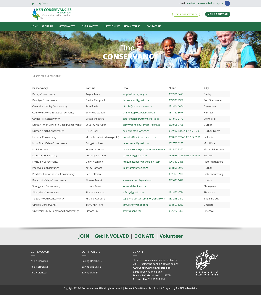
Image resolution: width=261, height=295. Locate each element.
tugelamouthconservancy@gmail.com (144, 198)
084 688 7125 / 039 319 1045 (184, 155)
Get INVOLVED (112, 236)
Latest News (112, 26)
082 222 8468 (176, 211)
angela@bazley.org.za (135, 94)
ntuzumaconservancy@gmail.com (141, 161)
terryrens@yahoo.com (135, 204)
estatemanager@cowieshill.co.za (141, 118)
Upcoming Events (39, 3)
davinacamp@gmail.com (136, 100)
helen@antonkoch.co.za (136, 131)
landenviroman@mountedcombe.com (144, 149)
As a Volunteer (39, 272)
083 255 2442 (176, 198)
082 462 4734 (176, 192)
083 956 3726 (176, 124)
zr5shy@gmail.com (133, 192)
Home (34, 26)
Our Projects (90, 26)
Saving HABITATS (92, 261)
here (141, 260)
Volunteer (171, 236)
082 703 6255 (176, 143)
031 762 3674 (176, 112)
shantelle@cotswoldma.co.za (139, 112)
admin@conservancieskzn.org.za (205, 3)
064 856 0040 (176, 167)
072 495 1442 (176, 180)
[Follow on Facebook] (227, 3)
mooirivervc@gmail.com (136, 143)
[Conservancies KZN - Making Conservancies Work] (65, 14)
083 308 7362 (176, 100)
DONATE (144, 236)
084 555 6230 (176, 204)
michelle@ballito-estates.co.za (139, 137)
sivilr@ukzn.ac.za (132, 211)
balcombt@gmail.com (135, 155)
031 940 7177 (176, 118)
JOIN (84, 236)
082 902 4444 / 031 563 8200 (184, 131)
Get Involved (67, 26)
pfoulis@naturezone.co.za (137, 106)
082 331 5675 (176, 94)
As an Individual (39, 261)
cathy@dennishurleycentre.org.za (141, 124)
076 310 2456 (176, 161)
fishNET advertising (187, 288)
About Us (47, 26)
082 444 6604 (176, 106)
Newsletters (132, 26)
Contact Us (154, 26)
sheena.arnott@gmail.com (137, 180)
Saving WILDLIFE (91, 266)
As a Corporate (39, 266)
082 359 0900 (176, 174)
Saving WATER (90, 272)
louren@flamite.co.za (134, 186)
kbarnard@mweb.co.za (135, 167)
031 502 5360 (176, 149)
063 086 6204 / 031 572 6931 (184, 137)
